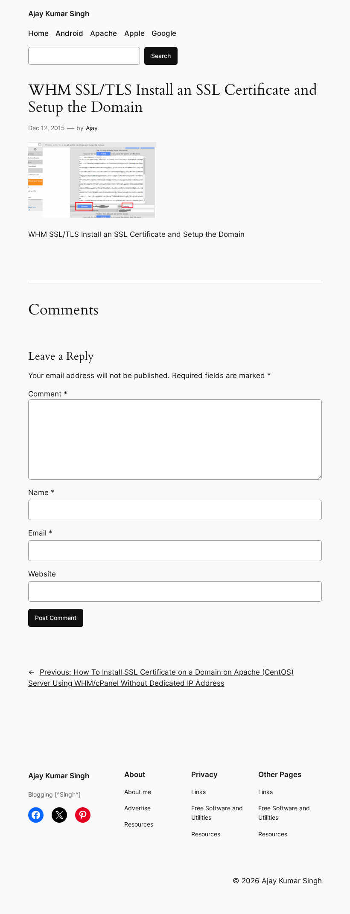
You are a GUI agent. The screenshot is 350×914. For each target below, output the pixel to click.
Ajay (92, 127)
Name (41, 492)
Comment (47, 394)
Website (42, 574)
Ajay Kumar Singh (58, 13)
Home (38, 33)
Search (161, 55)
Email (40, 533)
